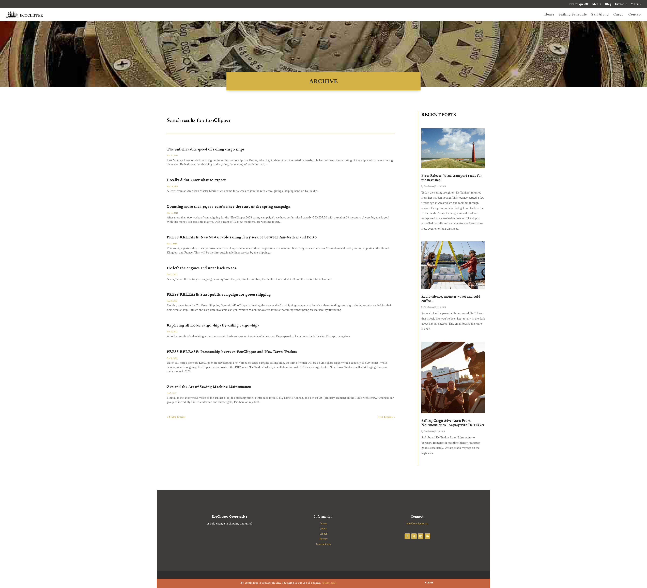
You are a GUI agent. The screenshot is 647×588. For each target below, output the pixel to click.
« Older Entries (176, 417)
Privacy (323, 538)
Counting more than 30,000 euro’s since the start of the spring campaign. (229, 206)
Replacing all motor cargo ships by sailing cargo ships (213, 325)
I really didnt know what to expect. (197, 180)
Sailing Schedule (573, 14)
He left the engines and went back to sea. (202, 268)
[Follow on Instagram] (420, 536)
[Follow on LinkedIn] (427, 536)
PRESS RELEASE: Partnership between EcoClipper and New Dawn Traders (232, 351)
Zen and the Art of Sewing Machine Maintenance (209, 387)
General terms (323, 544)
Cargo (618, 14)
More (635, 4)
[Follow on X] (414, 536)
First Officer (429, 186)
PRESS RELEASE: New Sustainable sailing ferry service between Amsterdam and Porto (242, 237)
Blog (608, 4)
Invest (619, 4)
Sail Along (600, 14)
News (323, 528)
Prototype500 (579, 4)
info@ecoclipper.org (417, 523)
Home (549, 14)
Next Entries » (386, 417)
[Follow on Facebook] (407, 536)
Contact (635, 14)
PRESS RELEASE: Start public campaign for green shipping (219, 294)
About (323, 533)
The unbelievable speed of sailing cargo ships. (206, 149)
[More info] (329, 582)
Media (596, 4)
